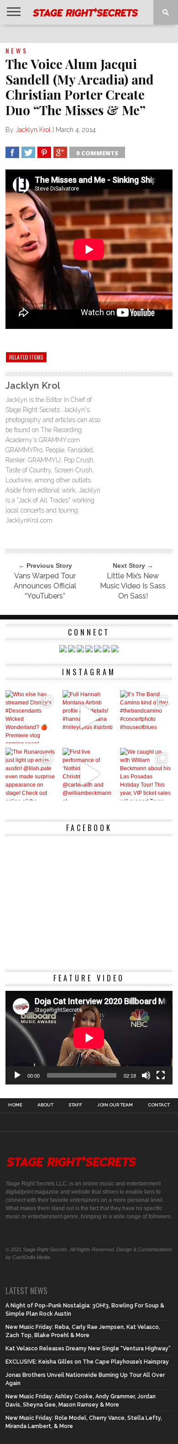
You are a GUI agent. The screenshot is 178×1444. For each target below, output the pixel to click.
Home (15, 1105)
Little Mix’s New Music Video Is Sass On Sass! (133, 585)
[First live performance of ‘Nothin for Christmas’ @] (89, 774)
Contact (159, 1105)
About (45, 1105)
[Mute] (146, 1075)
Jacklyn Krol (33, 129)
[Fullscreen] (160, 1075)
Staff (75, 1105)
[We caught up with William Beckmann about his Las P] (146, 774)
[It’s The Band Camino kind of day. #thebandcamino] (146, 716)
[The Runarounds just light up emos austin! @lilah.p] (31, 774)
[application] (89, 1038)
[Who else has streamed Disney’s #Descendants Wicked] (31, 716)
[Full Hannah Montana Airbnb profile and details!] (89, 716)
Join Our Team (115, 1105)
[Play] (17, 1075)
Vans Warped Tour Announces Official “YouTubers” (45, 585)
